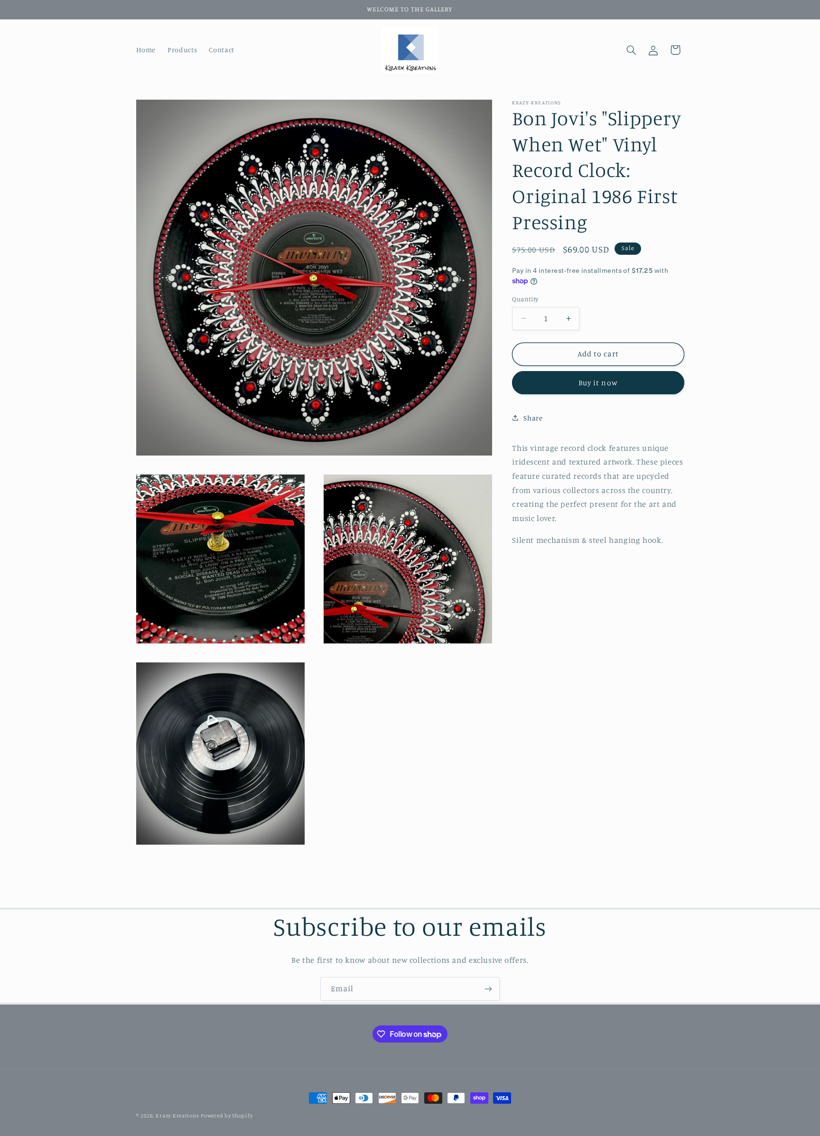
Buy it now (598, 382)
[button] (631, 50)
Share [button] (532, 417)
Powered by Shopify (226, 1115)
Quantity (525, 299)
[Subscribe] (488, 988)
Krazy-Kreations (177, 1115)
